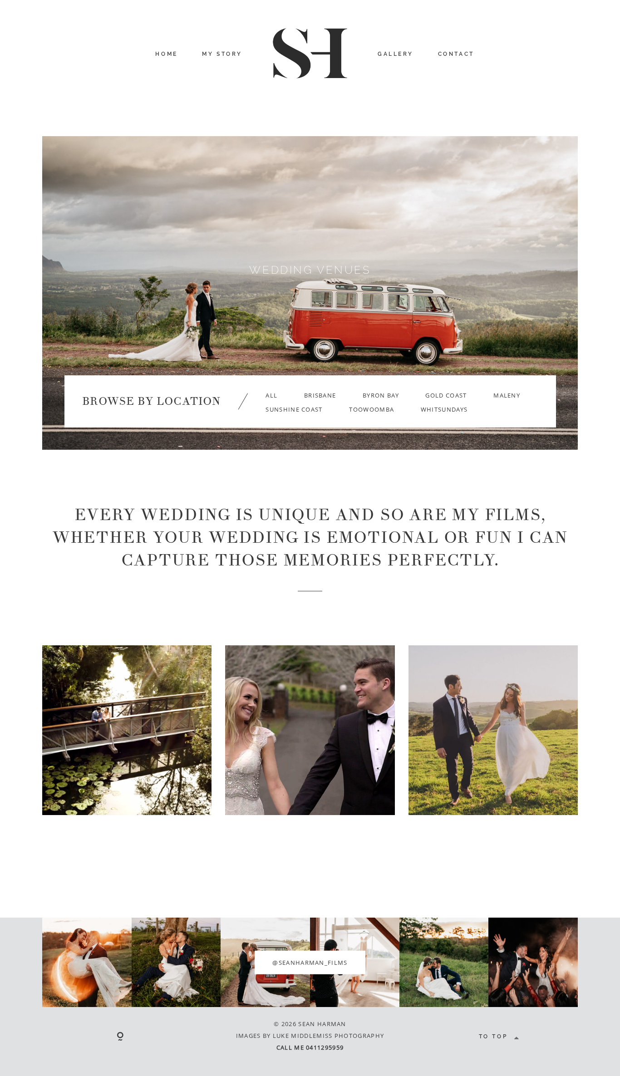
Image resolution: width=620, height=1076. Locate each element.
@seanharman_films (309, 962)
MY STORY (222, 54)
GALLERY (395, 54)
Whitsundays (444, 409)
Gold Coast (446, 395)
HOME (166, 54)
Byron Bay (381, 395)
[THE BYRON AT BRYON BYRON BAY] (127, 730)
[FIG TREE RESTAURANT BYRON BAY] (493, 730)
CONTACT (456, 54)
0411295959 (325, 1047)
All (271, 395)
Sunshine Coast (294, 409)
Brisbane (320, 395)
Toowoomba (371, 409)
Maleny (506, 395)
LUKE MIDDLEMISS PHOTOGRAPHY (328, 1036)
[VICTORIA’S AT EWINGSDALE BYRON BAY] (309, 730)
